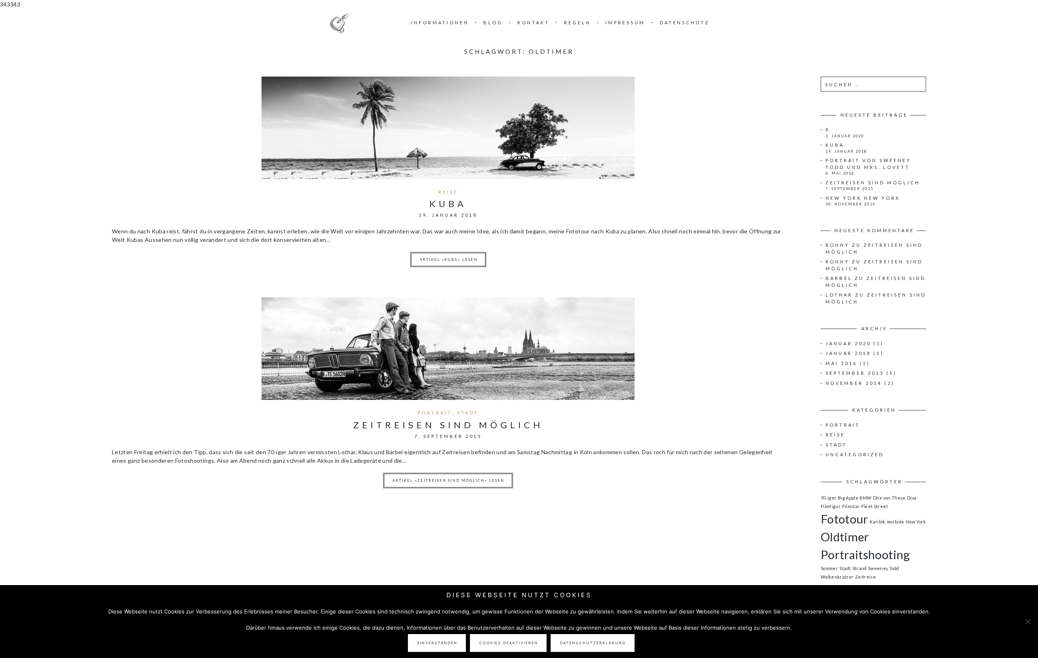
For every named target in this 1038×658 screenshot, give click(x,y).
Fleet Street (874, 506)
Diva (911, 497)
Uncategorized (855, 454)
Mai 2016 (841, 363)
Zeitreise (865, 576)
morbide (895, 521)
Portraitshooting (865, 554)
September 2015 (855, 373)
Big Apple (848, 497)
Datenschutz (685, 22)
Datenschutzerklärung (593, 643)
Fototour (845, 519)
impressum (625, 22)
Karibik (877, 521)
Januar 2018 (848, 353)
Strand (859, 568)
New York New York (863, 198)
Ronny (837, 245)
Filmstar (851, 506)
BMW (865, 497)
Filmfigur (831, 506)
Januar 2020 (848, 343)
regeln (577, 22)
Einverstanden (437, 643)
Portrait (435, 412)
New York (916, 521)
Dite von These (889, 497)
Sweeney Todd (883, 568)
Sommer (829, 568)
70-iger (828, 497)
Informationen (440, 22)
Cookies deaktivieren (508, 643)
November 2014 (854, 383)
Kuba (448, 203)
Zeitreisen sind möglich (448, 424)
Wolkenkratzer (837, 576)
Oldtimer (845, 537)
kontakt (533, 22)
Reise (448, 191)
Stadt (467, 412)
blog (493, 22)
